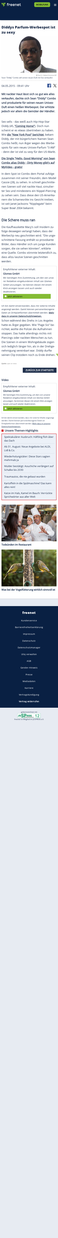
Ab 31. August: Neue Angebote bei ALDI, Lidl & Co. (27, 448)
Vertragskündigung (29, 694)
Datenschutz (29, 640)
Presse (29, 674)
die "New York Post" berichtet (25, 134)
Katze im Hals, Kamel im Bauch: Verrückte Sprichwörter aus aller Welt (28, 495)
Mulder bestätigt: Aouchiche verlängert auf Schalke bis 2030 (29, 468)
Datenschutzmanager (29, 647)
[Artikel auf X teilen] (55, 85)
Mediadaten (29, 681)
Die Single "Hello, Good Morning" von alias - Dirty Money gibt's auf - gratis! (28, 163)
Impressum (29, 634)
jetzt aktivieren (15, 296)
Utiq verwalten (29, 654)
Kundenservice (29, 620)
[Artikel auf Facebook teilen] (49, 85)
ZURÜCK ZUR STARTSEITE (40, 370)
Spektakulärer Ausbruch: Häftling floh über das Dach (29, 438)
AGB (29, 661)
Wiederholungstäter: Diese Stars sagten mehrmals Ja (27, 458)
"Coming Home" (25, 126)
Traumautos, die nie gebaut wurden (24, 476)
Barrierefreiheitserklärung (29, 627)
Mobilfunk (42, 4)
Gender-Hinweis (29, 667)
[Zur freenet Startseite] (11, 4)
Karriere (29, 688)
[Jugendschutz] (29, 715)
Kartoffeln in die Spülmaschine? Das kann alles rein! (27, 485)
